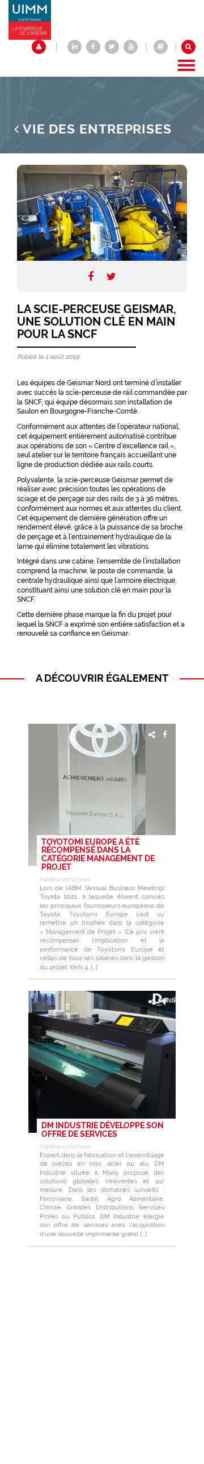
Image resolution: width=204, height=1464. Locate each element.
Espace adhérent (39, 47)
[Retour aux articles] (16, 129)
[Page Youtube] (131, 47)
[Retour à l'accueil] (29, 19)
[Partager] (151, 734)
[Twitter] (111, 276)
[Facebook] (91, 276)
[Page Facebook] (93, 47)
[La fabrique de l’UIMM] (160, 47)
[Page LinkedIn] (74, 47)
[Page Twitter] (112, 47)
